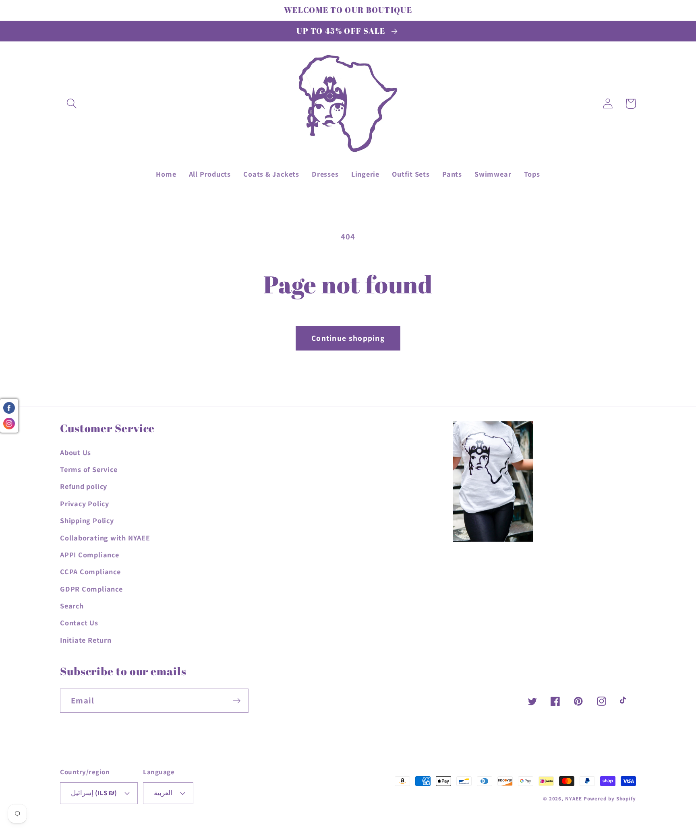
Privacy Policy (84, 503)
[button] (71, 103)
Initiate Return (86, 640)
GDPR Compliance (91, 589)
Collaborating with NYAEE (105, 537)
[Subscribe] (236, 701)
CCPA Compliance (90, 571)
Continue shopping (348, 338)
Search (72, 605)
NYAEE (573, 798)
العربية (163, 792)
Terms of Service (88, 469)
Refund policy (83, 486)
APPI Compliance (89, 554)
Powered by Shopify (610, 798)
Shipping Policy (87, 520)
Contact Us (79, 622)
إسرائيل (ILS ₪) (94, 792)
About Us (75, 452)
